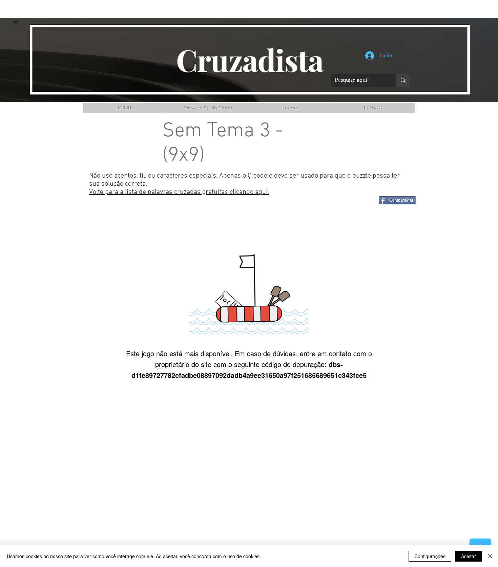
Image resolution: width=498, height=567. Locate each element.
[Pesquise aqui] (403, 80)
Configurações (429, 556)
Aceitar (468, 556)
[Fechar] (490, 556)
